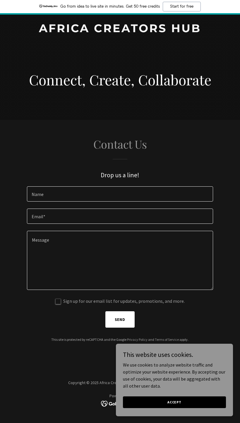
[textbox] (120, 194)
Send (120, 319)
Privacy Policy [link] (137, 339)
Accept (174, 402)
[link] (120, 30)
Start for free (181, 6)
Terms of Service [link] (167, 339)
